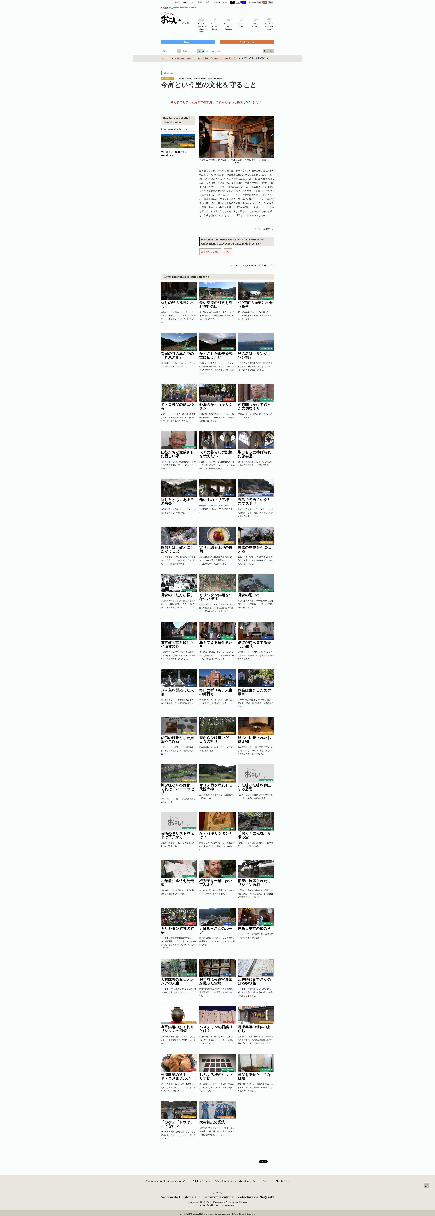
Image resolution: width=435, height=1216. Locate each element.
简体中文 (201, 2)
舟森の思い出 (249, 595)
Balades (187, 42)
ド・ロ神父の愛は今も (177, 406)
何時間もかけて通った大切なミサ (254, 406)
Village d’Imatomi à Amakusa (173, 153)
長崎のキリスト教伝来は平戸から (177, 835)
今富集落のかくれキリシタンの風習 (177, 1029)
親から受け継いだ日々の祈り (214, 739)
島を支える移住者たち (215, 644)
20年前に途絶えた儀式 (177, 883)
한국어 (193, 2)
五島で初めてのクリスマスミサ (254, 501)
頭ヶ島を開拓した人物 (177, 692)
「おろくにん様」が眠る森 (254, 835)
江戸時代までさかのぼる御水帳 (254, 981)
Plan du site (281, 1181)
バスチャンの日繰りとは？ (216, 1029)
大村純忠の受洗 (212, 1122)
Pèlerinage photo (247, 42)
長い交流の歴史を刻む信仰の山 (215, 304)
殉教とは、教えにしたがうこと (177, 549)
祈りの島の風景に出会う (177, 304)
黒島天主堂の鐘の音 (254, 928)
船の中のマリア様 (214, 500)
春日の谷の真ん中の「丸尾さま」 (177, 355)
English (185, 2)
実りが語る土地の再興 (215, 549)
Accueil (164, 58)
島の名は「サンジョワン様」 (254, 355)
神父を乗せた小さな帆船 (254, 1076)
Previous (203, 134)
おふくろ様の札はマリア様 (216, 1076)
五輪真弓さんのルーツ (215, 930)
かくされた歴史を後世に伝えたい (216, 355)
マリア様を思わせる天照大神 (216, 787)
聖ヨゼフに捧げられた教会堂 (254, 454)
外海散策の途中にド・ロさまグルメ (176, 1076)
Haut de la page (426, 1185)
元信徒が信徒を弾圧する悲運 (254, 787)
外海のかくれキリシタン (216, 406)
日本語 (177, 2)
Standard (264, 2)
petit (259, 2)
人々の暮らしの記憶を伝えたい (215, 454)
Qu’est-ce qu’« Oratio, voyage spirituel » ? (165, 1181)
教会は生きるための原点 (254, 692)
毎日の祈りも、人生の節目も (215, 692)
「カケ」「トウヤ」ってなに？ (177, 1124)
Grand (271, 2)
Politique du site (200, 1181)
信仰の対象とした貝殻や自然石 (177, 739)
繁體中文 (209, 2)
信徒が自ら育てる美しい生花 (254, 644)
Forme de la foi (203, 58)
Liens (265, 1181)
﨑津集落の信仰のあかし (254, 1029)
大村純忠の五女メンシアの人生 (177, 981)
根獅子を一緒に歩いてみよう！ (215, 883)
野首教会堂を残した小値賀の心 (177, 644)
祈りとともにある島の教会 (177, 501)
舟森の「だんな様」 (177, 595)
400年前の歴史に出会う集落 (255, 304)
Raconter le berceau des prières (224, 58)
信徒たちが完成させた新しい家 (177, 454)
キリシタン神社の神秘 (177, 930)
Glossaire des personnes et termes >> (252, 265)
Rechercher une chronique (182, 58)
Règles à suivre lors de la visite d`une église (235, 1181)
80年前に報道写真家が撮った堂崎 (215, 981)
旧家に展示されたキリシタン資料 (254, 883)
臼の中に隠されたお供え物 (254, 739)
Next (270, 134)
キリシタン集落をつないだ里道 (216, 597)
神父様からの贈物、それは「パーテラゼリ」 (177, 789)
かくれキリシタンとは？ (216, 835)
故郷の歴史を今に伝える (254, 549)
